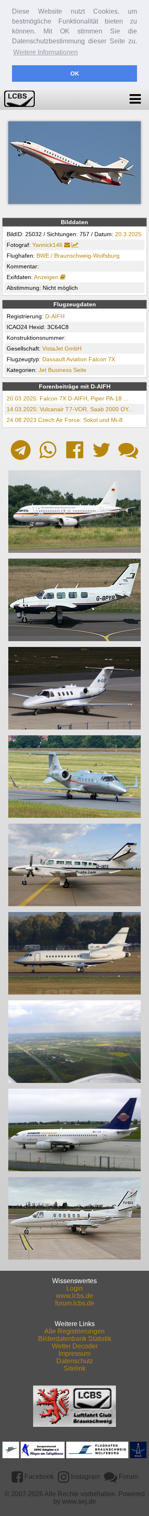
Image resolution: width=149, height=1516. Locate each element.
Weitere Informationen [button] (45, 52)
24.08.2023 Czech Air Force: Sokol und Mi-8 (65, 420)
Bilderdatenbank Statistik (74, 1338)
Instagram (84, 1476)
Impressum (74, 1353)
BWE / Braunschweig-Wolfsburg (78, 255)
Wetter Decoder (75, 1346)
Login (74, 1288)
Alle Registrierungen (74, 1331)
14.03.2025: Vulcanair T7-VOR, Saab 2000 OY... (70, 409)
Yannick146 (47, 245)
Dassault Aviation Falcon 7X (78, 359)
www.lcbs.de (74, 1295)
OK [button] (74, 73)
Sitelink (75, 1368)
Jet (42, 370)
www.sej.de (79, 1501)
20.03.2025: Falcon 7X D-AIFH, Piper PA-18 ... (67, 398)
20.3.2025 (128, 234)
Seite (80, 370)
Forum (127, 1476)
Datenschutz (74, 1360)
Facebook (38, 1476)
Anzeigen (47, 277)
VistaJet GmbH (62, 348)
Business (60, 370)
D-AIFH (55, 316)
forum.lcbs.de (74, 1303)
